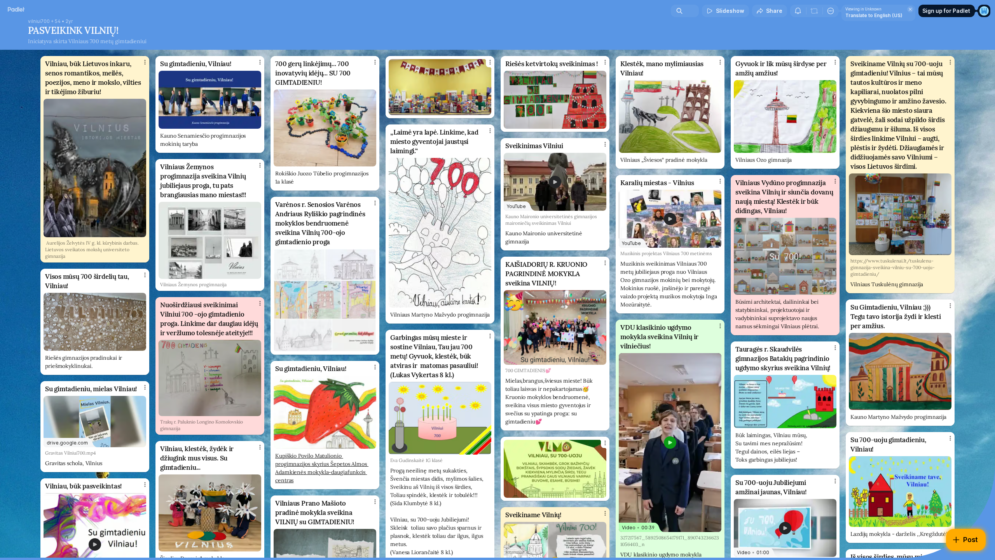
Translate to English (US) (873, 15)
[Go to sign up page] (984, 11)
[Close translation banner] (910, 9)
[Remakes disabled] (814, 11)
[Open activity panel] (798, 11)
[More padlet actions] (830, 11)
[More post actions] (145, 62)
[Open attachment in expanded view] (95, 168)
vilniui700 (39, 21)
